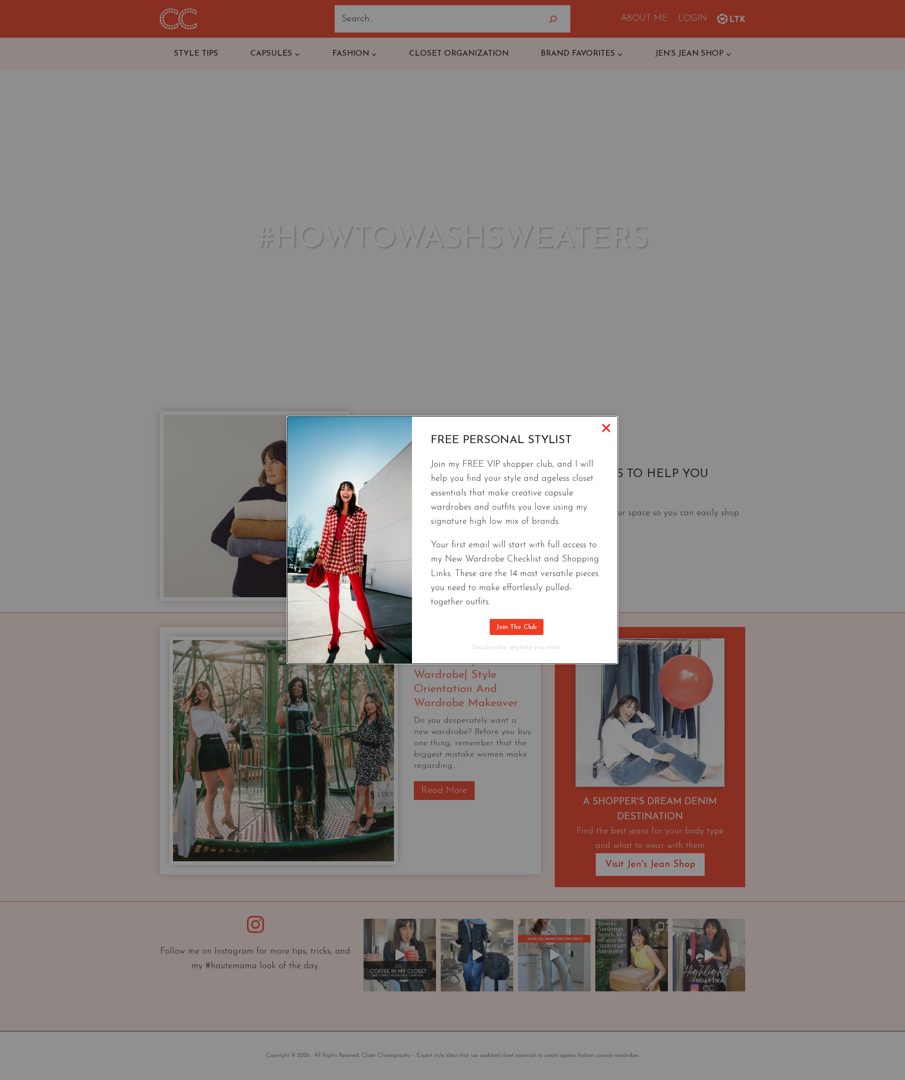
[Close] (606, 428)
